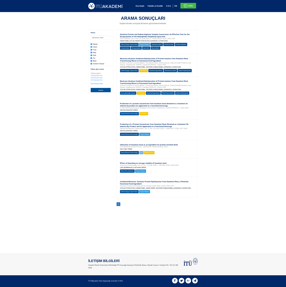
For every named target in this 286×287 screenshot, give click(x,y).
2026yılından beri (96, 75)
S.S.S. (168, 6)
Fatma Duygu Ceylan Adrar (129, 44)
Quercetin (146, 48)
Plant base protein (170, 70)
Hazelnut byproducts (155, 70)
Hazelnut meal (168, 44)
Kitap (94, 52)
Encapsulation (136, 48)
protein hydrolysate (185, 70)
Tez (94, 58)
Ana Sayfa (140, 6)
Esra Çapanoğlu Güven (128, 93)
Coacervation (125, 48)
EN (176, 6)
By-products (155, 48)
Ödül (94, 55)
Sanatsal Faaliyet (98, 64)
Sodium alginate (181, 44)
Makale (95, 44)
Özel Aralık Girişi (97, 83)
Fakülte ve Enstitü (155, 6)
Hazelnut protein (156, 44)
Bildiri (95, 61)
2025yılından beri (96, 78)
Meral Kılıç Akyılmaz (127, 171)
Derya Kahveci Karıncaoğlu (129, 114)
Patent (95, 47)
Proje (94, 50)
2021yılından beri (96, 80)
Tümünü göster (96, 73)
